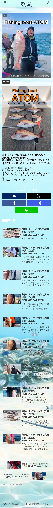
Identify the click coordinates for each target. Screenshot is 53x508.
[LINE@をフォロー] (27, 210)
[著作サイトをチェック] (14, 196)
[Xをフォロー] (39, 196)
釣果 (7, 82)
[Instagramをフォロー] (39, 203)
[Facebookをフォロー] (14, 203)
